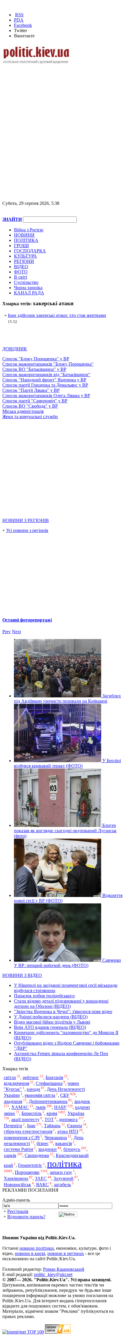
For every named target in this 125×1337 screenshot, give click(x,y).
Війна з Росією (28, 229)
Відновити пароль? (26, 1216)
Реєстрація (17, 1211)
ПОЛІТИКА (26, 240)
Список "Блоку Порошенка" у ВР (35, 358)
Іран (31, 1125)
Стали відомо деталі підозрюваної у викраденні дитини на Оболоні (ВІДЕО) (61, 1004)
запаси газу (61, 1172)
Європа (74, 1125)
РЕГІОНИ (24, 261)
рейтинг (31, 1077)
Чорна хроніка (28, 287)
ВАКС (42, 1184)
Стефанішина (49, 1083)
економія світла (40, 1095)
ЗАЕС (41, 1178)
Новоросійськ (17, 1184)
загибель (62, 1184)
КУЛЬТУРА (25, 256)
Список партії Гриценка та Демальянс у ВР (45, 385)
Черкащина (55, 1137)
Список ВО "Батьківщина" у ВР (34, 369)
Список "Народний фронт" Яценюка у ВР (44, 379)
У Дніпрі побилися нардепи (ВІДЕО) (51, 1016)
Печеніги (13, 1125)
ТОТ (49, 1119)
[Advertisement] (62, 127)
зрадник (82, 1101)
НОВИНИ (24, 235)
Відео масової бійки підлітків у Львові (52, 1022)
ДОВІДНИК (14, 348)
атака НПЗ (67, 1131)
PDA (19, 20)
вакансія (63, 1143)
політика (64, 1163)
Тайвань (52, 1125)
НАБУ (60, 1107)
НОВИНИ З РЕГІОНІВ (25, 520)
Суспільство (26, 282)
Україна (75, 1113)
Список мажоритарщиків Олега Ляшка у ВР (46, 395)
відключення (16, 1083)
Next (16, 631)
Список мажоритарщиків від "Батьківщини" (46, 374)
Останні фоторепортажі (27, 619)
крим (52, 1113)
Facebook (23, 25)
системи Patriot (18, 1149)
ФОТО (21, 271)
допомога (68, 1119)
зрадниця (13, 1101)
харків (10, 1155)
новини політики (36, 1248)
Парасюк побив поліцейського (44, 995)
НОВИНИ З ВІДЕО (22, 975)
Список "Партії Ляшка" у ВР (31, 390)
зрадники (47, 1149)
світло (10, 1077)
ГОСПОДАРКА (30, 250)
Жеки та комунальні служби (30, 416)
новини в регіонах (65, 1253)
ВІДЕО (21, 266)
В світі (20, 277)
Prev (6, 631)
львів (40, 1107)
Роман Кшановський (63, 1269)
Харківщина (16, 1178)
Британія (54, 1077)
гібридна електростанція (28, 1131)
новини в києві (30, 1253)
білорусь (71, 1149)
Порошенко (27, 1172)
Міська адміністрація (23, 411)
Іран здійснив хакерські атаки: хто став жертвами (57, 315)
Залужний (63, 1178)
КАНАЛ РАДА (29, 292)
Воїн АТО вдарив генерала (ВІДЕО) (50, 1027)
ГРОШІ (21, 245)
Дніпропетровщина (48, 1101)
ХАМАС (20, 1107)
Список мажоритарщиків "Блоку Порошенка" (48, 364)
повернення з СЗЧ (22, 1137)
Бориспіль (32, 1113)
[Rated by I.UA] (58, 1331)
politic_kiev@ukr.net (53, 1274)
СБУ (64, 1095)
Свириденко (37, 1155)
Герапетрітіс (30, 1165)
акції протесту (25, 1119)
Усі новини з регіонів (27, 530)
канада (33, 1089)
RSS (19, 14)
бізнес (43, 1143)
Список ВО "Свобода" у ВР (30, 406)
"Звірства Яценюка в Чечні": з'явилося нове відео (63, 1011)
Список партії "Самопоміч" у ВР (34, 400)
